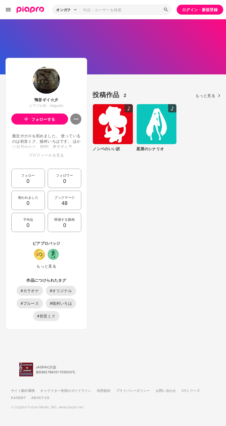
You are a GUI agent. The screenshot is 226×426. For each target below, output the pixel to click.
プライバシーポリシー (133, 390)
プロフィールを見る (46, 155)
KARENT (18, 397)
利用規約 (104, 390)
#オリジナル (61, 290)
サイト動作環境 (23, 390)
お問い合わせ (166, 390)
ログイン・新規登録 (200, 9)
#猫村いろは (61, 303)
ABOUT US (40, 397)
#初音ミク (46, 316)
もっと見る (46, 266)
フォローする (43, 119)
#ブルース (30, 303)
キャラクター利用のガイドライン (65, 390)
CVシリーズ (191, 390)
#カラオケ (30, 290)
